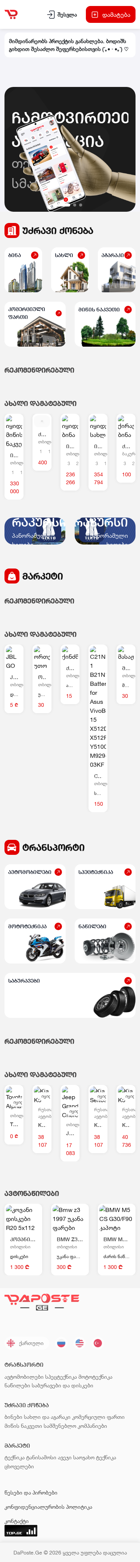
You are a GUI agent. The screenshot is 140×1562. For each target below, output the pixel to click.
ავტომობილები (24, 1376)
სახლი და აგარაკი (47, 1417)
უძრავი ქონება (57, 230)
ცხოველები (19, 1466)
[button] (64, 204)
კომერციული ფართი (98, 1417)
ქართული (31, 1343)
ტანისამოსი (41, 1457)
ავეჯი (65, 1457)
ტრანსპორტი (53, 847)
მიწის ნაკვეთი (23, 1426)
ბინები (13, 1417)
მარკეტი (42, 576)
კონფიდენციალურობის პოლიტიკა (48, 1507)
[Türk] (97, 1343)
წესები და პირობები (30, 1492)
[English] (79, 1343)
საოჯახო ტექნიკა (94, 1457)
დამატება (116, 14)
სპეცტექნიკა (61, 1376)
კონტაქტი (16, 1521)
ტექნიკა (14, 1457)
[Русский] (61, 1343)
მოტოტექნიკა (95, 1376)
